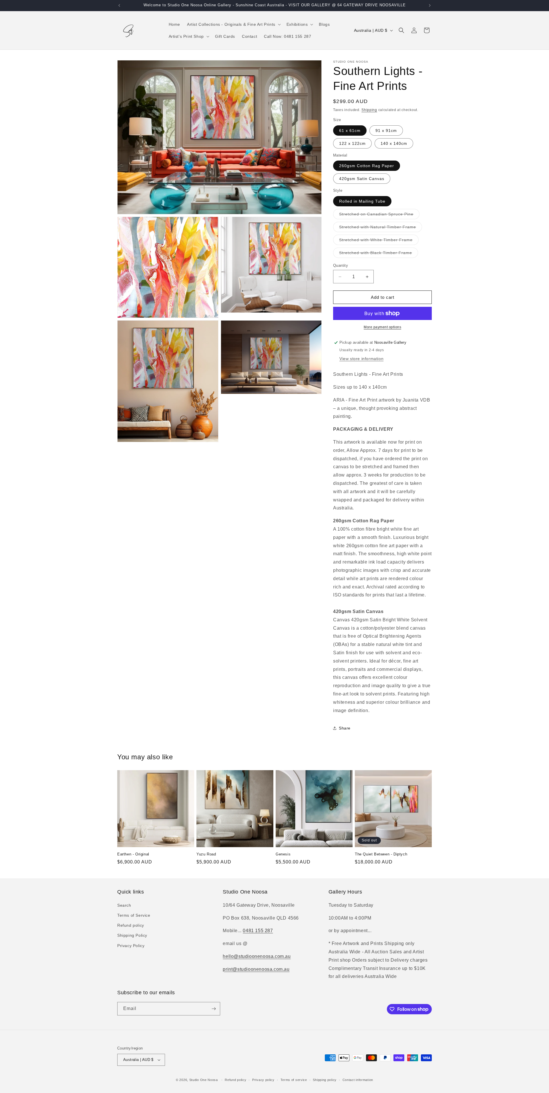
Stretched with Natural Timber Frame (380, 228)
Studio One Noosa (203, 1080)
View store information (361, 358)
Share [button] (345, 728)
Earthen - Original (133, 854)
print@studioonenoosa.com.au (256, 969)
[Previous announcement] (119, 5)
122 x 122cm (352, 143)
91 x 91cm (386, 130)
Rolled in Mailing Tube (362, 201)
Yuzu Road (206, 854)
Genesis (283, 854)
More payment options (382, 327)
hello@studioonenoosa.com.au (257, 956)
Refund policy (130, 925)
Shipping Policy (132, 935)
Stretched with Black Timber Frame (378, 254)
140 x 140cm (394, 143)
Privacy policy (263, 1080)
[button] (233, 24)
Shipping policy (325, 1080)
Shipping (369, 110)
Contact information (358, 1080)
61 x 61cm (350, 130)
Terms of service (294, 1080)
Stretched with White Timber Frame (379, 241)
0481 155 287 (258, 930)
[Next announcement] (429, 5)
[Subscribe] (213, 1008)
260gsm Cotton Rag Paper (366, 165)
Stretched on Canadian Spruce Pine (379, 215)
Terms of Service (133, 915)
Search (124, 905)
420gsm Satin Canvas (361, 178)
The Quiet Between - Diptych (381, 854)
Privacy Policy (130, 945)
